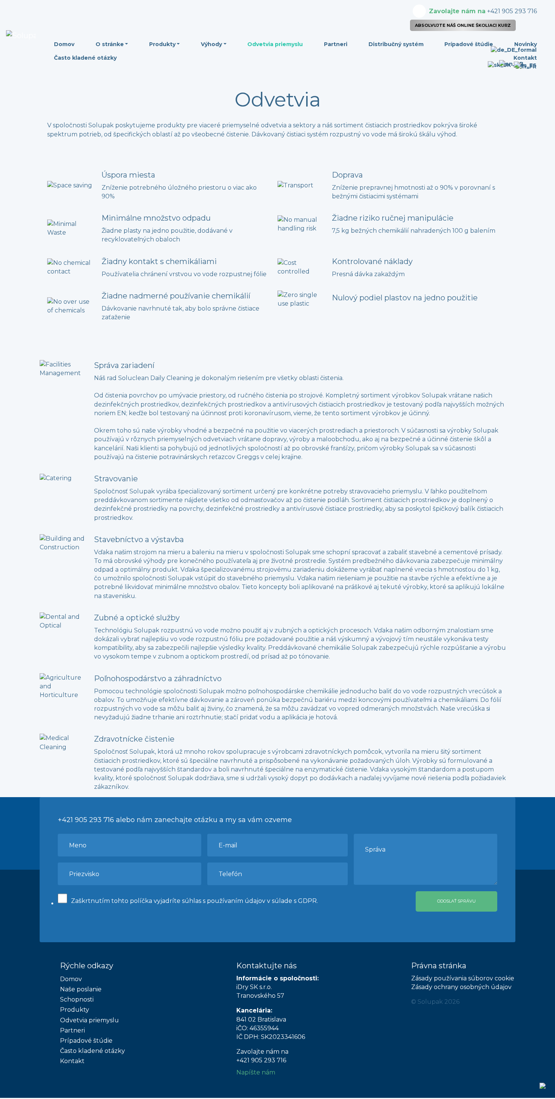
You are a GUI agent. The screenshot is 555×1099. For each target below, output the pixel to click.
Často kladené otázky (85, 57)
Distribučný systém (396, 44)
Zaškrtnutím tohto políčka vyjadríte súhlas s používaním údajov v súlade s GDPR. (194, 900)
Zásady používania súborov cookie (462, 978)
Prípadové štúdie (468, 44)
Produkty (162, 44)
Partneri (335, 44)
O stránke (110, 44)
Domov (64, 44)
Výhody (211, 44)
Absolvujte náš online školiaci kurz (463, 25)
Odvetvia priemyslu (275, 44)
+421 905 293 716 (483, 11)
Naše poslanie (81, 989)
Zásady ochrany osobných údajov (461, 987)
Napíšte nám (255, 1072)
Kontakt (72, 1061)
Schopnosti (77, 999)
